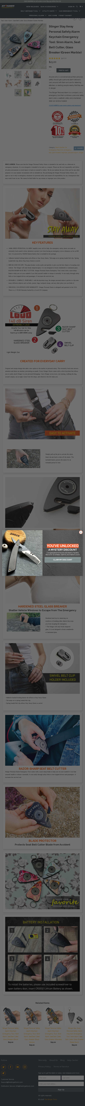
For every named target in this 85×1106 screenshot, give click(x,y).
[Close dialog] (80, 532)
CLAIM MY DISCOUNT (62, 560)
